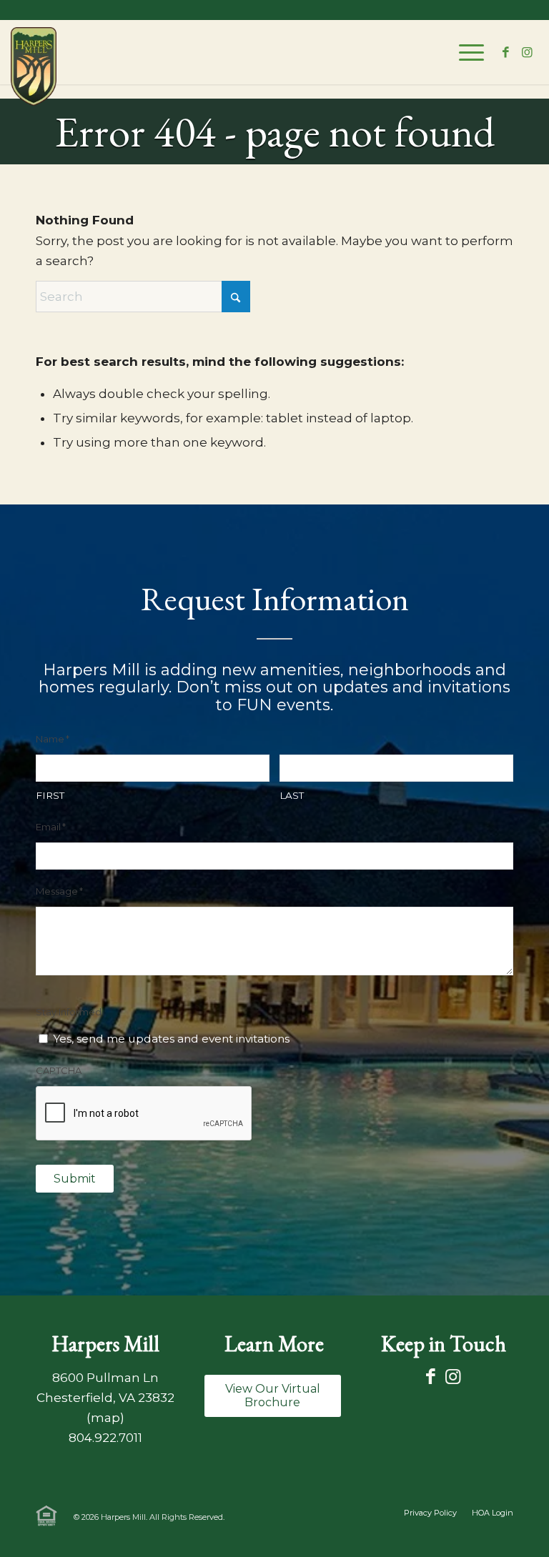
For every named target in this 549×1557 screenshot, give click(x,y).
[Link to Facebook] (506, 52)
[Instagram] (452, 1377)
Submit (75, 1178)
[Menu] (464, 52)
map (105, 1418)
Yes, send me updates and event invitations (171, 1038)
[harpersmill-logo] (42, 66)
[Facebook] (430, 1377)
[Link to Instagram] (527, 52)
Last (292, 795)
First (50, 795)
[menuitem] (464, 52)
